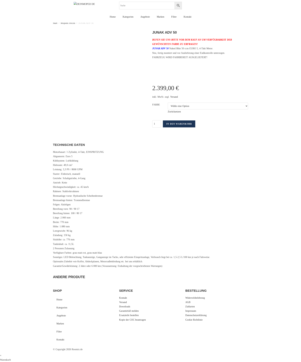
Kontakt (187, 16)
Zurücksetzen (174, 111)
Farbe (156, 104)
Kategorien (128, 16)
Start (55, 23)
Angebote (145, 16)
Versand (174, 97)
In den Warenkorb (179, 124)
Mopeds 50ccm (68, 23)
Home (113, 16)
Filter (174, 16)
